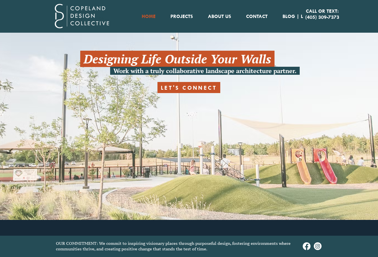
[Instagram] (318, 246)
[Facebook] (306, 246)
